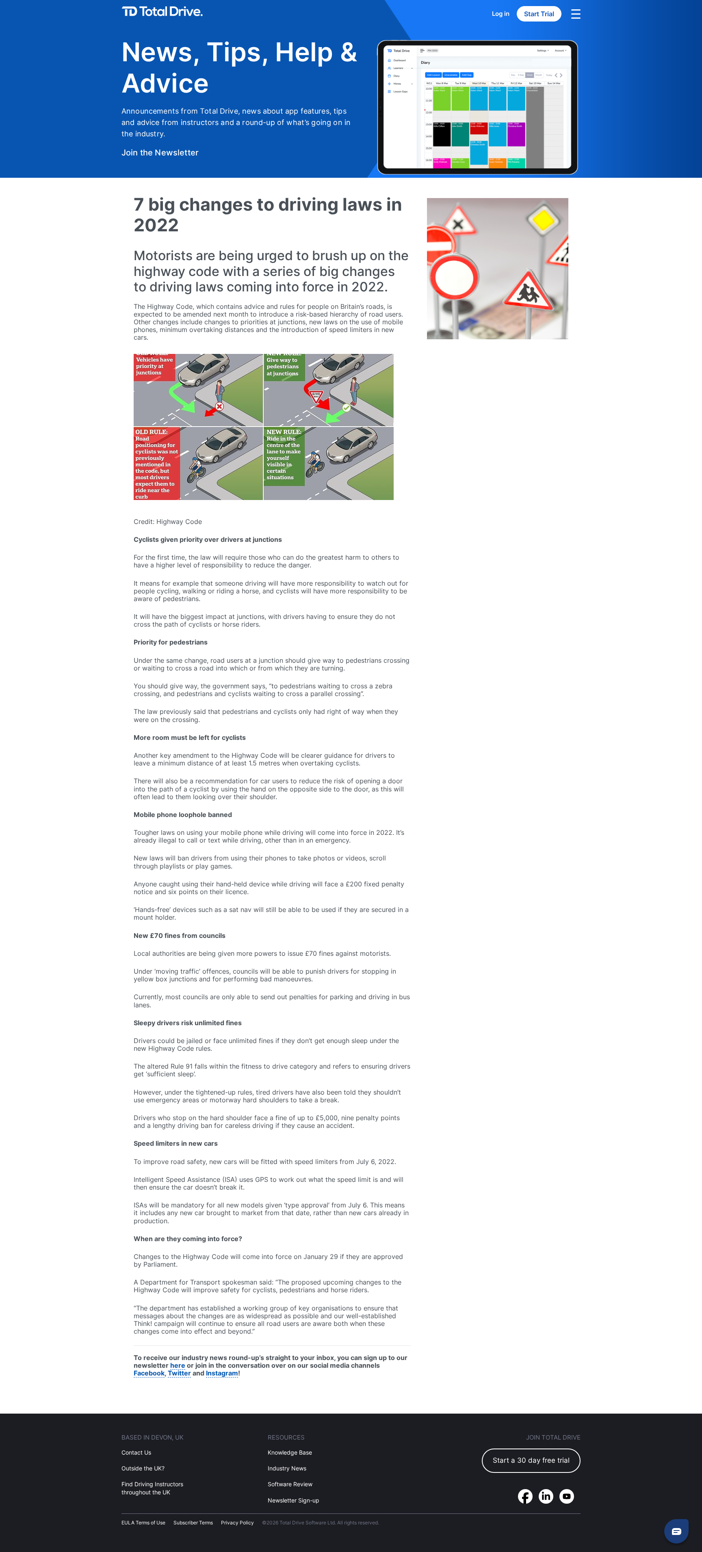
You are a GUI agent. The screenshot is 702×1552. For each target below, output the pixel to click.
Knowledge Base (290, 1452)
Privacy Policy (237, 1523)
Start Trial (539, 14)
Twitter (179, 1373)
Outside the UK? (143, 1468)
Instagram (222, 1373)
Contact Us (136, 1452)
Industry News (287, 1468)
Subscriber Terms (193, 1523)
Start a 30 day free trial (531, 1460)
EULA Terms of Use (143, 1523)
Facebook (149, 1373)
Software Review (290, 1484)
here (177, 1365)
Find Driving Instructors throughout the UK (152, 1488)
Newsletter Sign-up (293, 1500)
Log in (500, 13)
